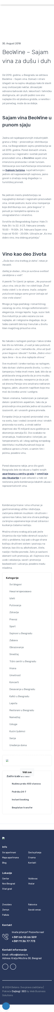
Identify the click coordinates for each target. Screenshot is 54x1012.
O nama (32, 857)
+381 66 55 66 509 (24, 937)
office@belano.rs (18, 954)
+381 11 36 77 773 (23, 941)
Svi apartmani (9, 852)
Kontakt (32, 863)
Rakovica (32, 904)
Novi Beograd (8, 883)
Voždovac (33, 878)
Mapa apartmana (10, 857)
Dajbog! (16, 991)
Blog (17, 31)
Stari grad (7, 889)
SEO (24, 991)
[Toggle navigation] (49, 10)
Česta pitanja (34, 852)
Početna (7, 31)
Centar (5, 878)
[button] (28, 2)
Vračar (31, 883)
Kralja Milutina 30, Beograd (26, 958)
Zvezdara (7, 904)
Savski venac (34, 910)
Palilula (5, 915)
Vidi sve (27, 772)
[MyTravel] (24, 10)
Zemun (5, 910)
